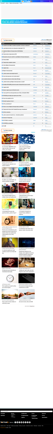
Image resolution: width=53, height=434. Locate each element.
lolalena (34, 56)
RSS (42, 425)
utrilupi (46, 76)
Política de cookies (22, 425)
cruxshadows (35, 54)
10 (47, 40)
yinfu (34, 81)
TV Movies (13, 417)
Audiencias (24, 413)
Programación (24, 415)
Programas (34, 415)
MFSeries (46, 112)
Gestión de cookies (29, 425)
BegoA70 (35, 70)
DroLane (34, 73)
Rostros (44, 413)
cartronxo (35, 45)
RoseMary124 (47, 45)
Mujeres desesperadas (14, 3)
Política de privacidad (14, 425)
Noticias (3, 415)
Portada (3, 413)
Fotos (33, 413)
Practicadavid (47, 73)
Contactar (39, 425)
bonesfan (35, 101)
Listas (12, 415)
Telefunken (35, 106)
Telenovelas (35, 418)
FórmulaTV (3, 3)
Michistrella (35, 87)
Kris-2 (34, 103)
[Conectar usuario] (52, 1)
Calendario (13, 414)
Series (7, 3)
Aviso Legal (8, 425)
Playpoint (35, 109)
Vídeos (23, 417)
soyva (34, 59)
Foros (21, 3)
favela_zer (47, 56)
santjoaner (35, 117)
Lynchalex (35, 92)
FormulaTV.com (3, 427)
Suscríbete (44, 417)
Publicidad (35, 425)
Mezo (34, 98)
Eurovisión (34, 416)
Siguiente (50, 40)
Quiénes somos (3, 425)
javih (34, 84)
